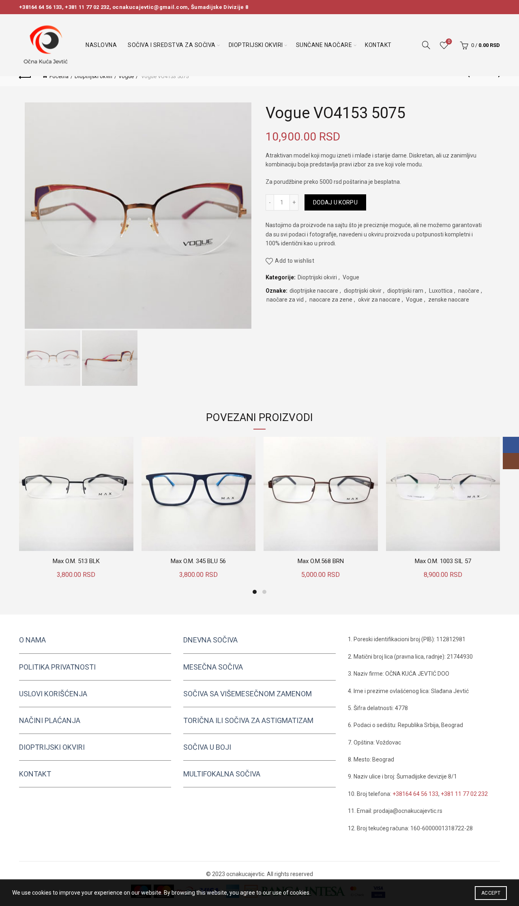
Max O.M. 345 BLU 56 (198, 561)
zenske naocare (448, 299)
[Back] (25, 76)
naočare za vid (285, 299)
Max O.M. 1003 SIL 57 (443, 561)
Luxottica (441, 290)
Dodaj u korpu (335, 202)
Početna (59, 76)
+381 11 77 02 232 (87, 7)
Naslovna (101, 45)
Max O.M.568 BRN (321, 561)
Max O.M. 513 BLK (76, 561)
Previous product (473, 76)
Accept (490, 893)
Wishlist (449, 41)
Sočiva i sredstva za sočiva (172, 45)
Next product (494, 76)
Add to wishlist (294, 261)
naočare (468, 290)
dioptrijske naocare (314, 290)
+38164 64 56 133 (40, 7)
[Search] (426, 45)
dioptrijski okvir (363, 290)
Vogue (126, 76)
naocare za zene (330, 299)
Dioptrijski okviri (256, 45)
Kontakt (378, 45)
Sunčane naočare (324, 45)
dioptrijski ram (405, 290)
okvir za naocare (379, 299)
